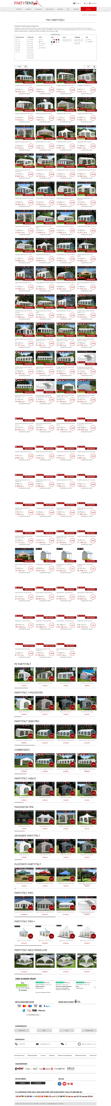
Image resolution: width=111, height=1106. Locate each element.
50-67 (19, 47)
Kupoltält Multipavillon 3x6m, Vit (66, 969)
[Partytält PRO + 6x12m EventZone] (24, 611)
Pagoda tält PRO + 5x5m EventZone (64, 592)
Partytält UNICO (25, 778)
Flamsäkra (43, 47)
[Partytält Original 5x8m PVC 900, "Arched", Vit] (45, 640)
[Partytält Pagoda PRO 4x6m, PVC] (86, 132)
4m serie (31, 41)
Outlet (88, 9)
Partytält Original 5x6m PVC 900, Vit (44, 113)
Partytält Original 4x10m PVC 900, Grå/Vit (65, 451)
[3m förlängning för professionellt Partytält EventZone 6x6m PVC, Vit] (86, 358)
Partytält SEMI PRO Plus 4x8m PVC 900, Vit (86, 226)
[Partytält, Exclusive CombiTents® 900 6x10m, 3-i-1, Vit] (86, 301)
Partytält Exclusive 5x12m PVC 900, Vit (65, 226)
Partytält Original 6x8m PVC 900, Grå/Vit (86, 536)
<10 (18, 39)
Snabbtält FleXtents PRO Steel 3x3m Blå (66, 883)
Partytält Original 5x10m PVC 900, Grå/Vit (65, 170)
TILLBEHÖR (76, 9)
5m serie (31, 43)
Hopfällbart (90, 41)
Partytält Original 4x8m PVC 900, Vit (64, 480)
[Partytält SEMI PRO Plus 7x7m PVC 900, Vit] (45, 273)
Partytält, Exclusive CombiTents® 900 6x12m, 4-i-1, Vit (66, 769)
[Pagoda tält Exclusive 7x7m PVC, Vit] (65, 301)
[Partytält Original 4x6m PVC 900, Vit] (24, 442)
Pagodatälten (23, 807)
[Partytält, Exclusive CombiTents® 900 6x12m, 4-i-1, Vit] (24, 358)
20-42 (19, 43)
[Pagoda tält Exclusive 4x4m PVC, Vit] (24, 132)
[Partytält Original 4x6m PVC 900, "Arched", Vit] (24, 470)
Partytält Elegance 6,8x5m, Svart (24, 826)
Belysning (60, 9)
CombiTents (22, 749)
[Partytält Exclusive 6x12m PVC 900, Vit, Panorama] (24, 301)
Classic (89, 39)
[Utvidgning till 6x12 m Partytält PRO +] (45, 555)
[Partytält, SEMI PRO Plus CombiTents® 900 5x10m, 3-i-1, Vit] (24, 527)
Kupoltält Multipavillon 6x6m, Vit (45, 969)
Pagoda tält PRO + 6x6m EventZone (85, 592)
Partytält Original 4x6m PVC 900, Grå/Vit (86, 451)
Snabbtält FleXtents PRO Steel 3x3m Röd (45, 883)
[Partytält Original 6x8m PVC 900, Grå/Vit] (86, 527)
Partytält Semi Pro (26, 721)
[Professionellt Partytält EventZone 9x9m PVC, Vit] (65, 414)
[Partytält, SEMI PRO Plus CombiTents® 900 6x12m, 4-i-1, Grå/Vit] (65, 330)
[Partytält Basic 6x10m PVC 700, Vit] (24, 640)
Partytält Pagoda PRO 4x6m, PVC (84, 142)
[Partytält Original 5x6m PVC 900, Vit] (45, 104)
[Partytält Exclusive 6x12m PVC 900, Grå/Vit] (45, 301)
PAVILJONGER (38, 9)
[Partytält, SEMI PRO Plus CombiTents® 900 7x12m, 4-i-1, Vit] (65, 358)
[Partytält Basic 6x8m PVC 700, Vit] (65, 104)
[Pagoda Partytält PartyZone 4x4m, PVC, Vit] (24, 555)
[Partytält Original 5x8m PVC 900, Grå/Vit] (45, 499)
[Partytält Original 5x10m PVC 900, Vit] (45, 161)
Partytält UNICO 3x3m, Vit (24, 711)
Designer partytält (27, 835)
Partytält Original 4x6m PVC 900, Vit (23, 451)
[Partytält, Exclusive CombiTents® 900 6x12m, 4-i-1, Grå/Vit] (86, 330)
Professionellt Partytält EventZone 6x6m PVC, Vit (45, 912)
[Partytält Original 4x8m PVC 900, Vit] (65, 470)
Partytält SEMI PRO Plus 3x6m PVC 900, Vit (86, 170)
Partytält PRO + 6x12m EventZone (22, 621)
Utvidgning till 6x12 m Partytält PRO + (44, 564)
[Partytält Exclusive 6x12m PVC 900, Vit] (24, 76)
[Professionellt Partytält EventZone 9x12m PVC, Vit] (86, 414)
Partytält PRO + (24, 921)
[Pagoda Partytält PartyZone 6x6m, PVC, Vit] (24, 330)
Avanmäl (38, 1083)
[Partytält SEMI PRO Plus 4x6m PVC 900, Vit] (45, 189)
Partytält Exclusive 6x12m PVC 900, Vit (23, 85)
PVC (42, 41)
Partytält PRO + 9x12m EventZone (84, 621)
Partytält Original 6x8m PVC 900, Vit (44, 536)
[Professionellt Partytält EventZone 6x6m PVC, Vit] (24, 414)
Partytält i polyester (28, 692)
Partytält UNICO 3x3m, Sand (45, 711)
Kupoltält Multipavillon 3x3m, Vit (87, 969)
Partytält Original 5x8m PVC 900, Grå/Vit (45, 508)
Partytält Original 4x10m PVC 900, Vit (44, 451)
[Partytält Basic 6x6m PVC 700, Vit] (86, 76)
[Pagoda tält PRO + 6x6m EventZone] (86, 583)
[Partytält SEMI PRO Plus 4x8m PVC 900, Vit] (86, 217)
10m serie (31, 53)
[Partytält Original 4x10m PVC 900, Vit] (45, 442)
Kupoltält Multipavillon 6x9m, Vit (24, 969)
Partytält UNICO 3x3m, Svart (66, 711)
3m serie (31, 39)
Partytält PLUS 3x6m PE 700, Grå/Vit (45, 683)
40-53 (19, 45)
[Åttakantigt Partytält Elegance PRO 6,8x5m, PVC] (86, 189)
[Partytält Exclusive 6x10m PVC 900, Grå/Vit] (86, 245)
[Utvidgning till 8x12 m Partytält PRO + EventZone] (65, 555)
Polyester (43, 43)
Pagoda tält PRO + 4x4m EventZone (44, 592)
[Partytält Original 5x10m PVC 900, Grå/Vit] (65, 161)
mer (56, 31)
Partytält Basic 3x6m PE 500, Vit (24, 683)
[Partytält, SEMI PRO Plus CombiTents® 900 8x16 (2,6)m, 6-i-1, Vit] (86, 386)
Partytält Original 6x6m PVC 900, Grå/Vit (24, 198)
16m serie (31, 58)
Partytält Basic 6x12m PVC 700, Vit (43, 142)
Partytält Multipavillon (30, 950)
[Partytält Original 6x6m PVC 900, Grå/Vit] (24, 189)
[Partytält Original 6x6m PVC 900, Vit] (65, 189)
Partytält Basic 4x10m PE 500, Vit (87, 683)
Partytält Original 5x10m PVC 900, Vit (44, 170)
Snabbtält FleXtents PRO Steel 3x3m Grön (24, 883)
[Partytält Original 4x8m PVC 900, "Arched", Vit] (65, 499)
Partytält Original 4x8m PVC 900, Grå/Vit (86, 480)
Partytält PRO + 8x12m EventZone (43, 621)
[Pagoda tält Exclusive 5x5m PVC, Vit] (24, 217)
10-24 (19, 41)
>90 (18, 51)
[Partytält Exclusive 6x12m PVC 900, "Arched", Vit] (86, 499)
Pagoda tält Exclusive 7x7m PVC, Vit (64, 311)
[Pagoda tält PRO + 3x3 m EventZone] (24, 583)
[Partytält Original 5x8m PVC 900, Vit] (86, 104)
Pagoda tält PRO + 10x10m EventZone (65, 621)
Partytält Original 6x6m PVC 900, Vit (64, 198)
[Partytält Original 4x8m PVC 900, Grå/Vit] (86, 470)
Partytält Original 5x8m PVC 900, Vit (85, 113)
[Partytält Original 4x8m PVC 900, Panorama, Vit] (24, 499)
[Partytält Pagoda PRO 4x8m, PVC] (45, 245)
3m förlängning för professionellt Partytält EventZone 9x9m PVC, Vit (87, 912)
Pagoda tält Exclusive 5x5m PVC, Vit (23, 226)
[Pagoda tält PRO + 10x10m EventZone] (65, 611)
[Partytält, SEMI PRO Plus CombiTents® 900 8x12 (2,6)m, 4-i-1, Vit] (65, 386)
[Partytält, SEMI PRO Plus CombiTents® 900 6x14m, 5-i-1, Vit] (65, 527)
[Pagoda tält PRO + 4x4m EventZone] (45, 583)
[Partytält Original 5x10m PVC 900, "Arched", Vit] (24, 161)
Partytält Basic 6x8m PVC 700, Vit (63, 113)
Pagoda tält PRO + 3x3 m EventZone (23, 592)
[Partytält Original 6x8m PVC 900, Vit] (45, 527)
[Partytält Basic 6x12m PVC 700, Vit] (45, 132)
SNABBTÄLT (28, 9)
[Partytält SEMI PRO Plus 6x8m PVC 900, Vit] (65, 273)
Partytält (19, 9)
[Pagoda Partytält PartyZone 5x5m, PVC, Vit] (86, 273)
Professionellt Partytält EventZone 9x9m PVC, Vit (66, 912)
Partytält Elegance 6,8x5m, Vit (45, 826)
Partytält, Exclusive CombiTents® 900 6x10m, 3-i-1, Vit (45, 769)
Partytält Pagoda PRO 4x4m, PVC (63, 142)
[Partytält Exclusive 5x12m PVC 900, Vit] (65, 217)
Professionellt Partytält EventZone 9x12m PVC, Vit (24, 912)
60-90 (19, 49)
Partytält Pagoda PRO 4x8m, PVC (43, 254)
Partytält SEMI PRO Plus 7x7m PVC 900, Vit (45, 282)
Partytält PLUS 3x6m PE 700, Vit (66, 683)
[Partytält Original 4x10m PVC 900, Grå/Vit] (65, 442)
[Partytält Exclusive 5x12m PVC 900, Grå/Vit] (45, 217)
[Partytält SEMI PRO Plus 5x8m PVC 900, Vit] (65, 245)
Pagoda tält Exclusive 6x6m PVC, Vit (23, 282)
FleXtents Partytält (27, 864)
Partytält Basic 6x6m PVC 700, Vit (84, 85)
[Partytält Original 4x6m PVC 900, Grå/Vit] (86, 442)
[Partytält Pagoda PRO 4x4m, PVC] (65, 132)
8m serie (31, 49)
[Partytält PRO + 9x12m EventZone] (86, 611)
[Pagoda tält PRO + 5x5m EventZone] (65, 583)
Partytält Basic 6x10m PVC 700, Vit (22, 649)
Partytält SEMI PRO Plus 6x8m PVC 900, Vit (65, 282)
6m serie (31, 45)
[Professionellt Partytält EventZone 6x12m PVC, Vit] (45, 414)
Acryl (42, 45)
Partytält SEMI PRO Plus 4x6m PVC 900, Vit (45, 198)
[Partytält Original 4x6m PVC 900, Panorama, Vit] (45, 470)
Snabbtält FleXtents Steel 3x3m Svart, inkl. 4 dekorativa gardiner (87, 884)
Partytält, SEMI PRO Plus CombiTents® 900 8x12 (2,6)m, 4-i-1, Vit (24, 769)
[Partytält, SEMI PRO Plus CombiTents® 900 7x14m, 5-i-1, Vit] (24, 386)
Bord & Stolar (50, 9)
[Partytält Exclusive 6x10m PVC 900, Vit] (24, 245)
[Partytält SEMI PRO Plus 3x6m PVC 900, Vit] (86, 161)
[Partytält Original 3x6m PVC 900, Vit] (45, 76)
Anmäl (22, 1083)
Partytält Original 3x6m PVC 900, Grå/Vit (65, 85)
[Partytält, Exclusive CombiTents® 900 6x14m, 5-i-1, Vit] (45, 358)
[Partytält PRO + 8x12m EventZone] (45, 611)
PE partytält (22, 664)
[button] (95, 674)
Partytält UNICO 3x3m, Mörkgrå (87, 711)
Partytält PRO (23, 892)
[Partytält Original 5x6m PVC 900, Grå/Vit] (24, 104)
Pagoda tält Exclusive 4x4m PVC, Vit (23, 142)
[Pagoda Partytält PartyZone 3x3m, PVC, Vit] (65, 640)
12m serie (31, 55)
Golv (68, 9)
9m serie (31, 51)
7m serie (31, 47)
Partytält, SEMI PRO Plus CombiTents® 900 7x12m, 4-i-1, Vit (87, 769)
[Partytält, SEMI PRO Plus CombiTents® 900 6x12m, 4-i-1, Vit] (45, 330)
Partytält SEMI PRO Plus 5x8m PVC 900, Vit (65, 254)
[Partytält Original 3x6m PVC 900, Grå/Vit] (65, 76)
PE (41, 39)
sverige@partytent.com (52, 1103)
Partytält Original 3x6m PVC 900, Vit (44, 85)
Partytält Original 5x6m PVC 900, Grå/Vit (24, 113)
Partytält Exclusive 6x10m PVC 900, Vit (23, 254)
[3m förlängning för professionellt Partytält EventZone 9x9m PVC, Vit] (45, 386)
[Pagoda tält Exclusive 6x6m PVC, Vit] (24, 273)
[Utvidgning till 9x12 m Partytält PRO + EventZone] (86, 555)
